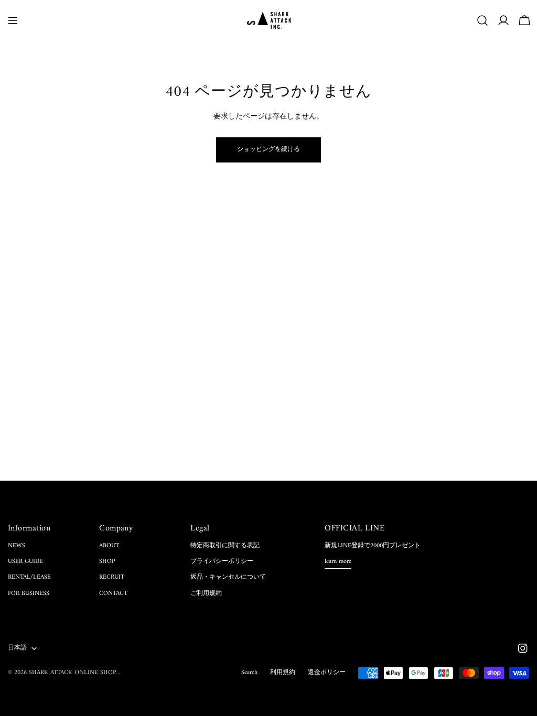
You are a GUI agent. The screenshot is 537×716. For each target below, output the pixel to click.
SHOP (107, 561)
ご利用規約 (206, 593)
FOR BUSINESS (28, 593)
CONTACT (113, 593)
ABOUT (109, 545)
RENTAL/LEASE (29, 577)
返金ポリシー (327, 672)
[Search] (482, 20)
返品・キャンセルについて (228, 577)
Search (249, 672)
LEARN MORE (338, 562)
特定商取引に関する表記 (225, 545)
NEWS (16, 545)
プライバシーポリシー (221, 561)
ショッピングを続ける (268, 149)
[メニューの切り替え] (12, 20)
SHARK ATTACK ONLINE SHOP (72, 672)
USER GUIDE (25, 561)
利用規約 (282, 672)
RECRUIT (111, 577)
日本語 (17, 648)
